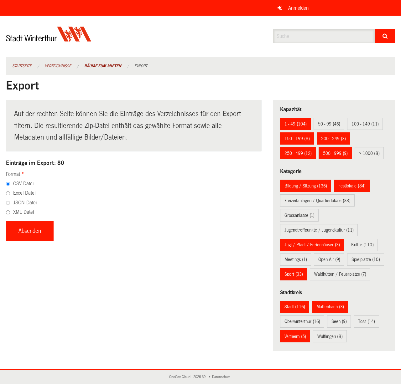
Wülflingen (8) (330, 336)
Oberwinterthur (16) (302, 321)
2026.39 (199, 377)
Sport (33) (293, 274)
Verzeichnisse (58, 66)
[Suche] (385, 36)
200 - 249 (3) (333, 138)
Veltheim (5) (295, 336)
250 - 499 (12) (298, 153)
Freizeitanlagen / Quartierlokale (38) (317, 200)
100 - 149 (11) (365, 123)
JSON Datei (25, 202)
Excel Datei (24, 193)
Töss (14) (366, 321)
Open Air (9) (329, 259)
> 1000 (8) (369, 153)
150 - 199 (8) (297, 138)
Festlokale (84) (352, 185)
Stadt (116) (294, 306)
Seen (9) (339, 321)
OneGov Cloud (180, 377)
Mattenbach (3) (330, 306)
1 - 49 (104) (295, 123)
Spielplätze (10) (366, 259)
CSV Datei (23, 183)
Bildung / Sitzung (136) (305, 185)
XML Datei (23, 212)
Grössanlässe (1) (299, 215)
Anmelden (298, 8)
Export (140, 66)
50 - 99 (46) (329, 123)
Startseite (22, 66)
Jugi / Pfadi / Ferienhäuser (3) (312, 244)
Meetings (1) (295, 259)
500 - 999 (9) (335, 153)
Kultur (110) (362, 244)
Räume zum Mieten (102, 66)
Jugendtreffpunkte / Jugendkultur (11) (319, 230)
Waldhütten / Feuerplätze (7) (340, 274)
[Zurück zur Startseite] (48, 39)
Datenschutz (222, 377)
